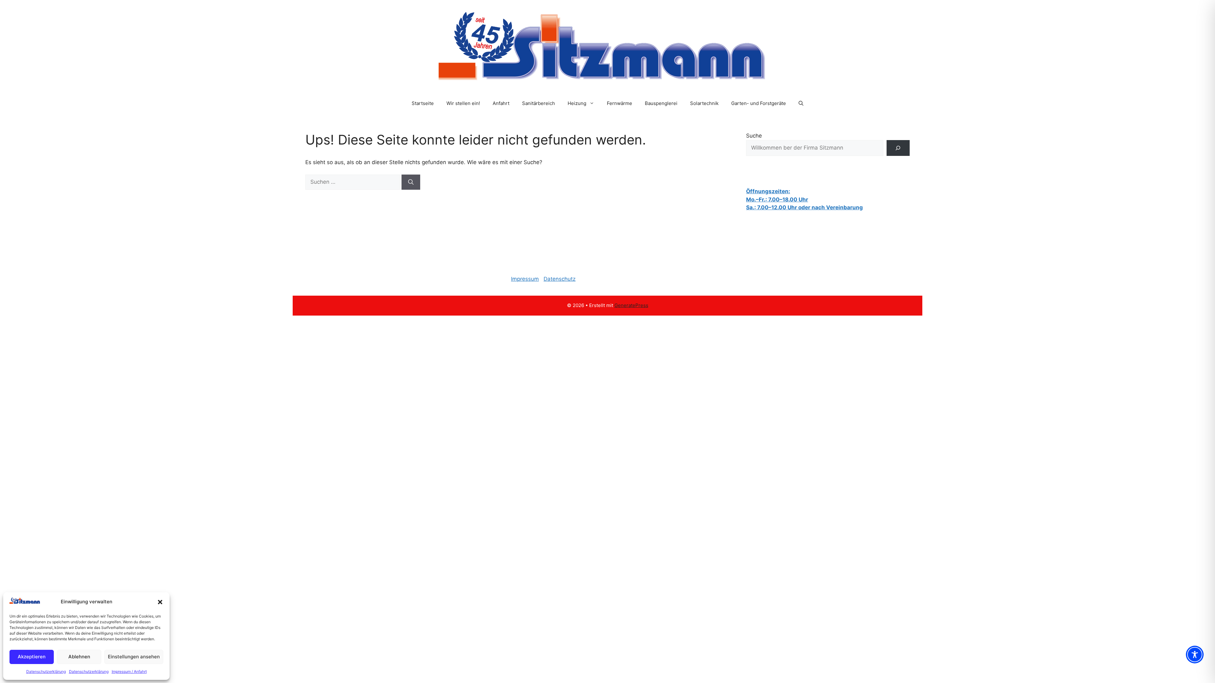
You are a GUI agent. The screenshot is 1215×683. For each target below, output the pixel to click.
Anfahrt (501, 103)
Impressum (525, 279)
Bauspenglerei (661, 103)
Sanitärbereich (538, 103)
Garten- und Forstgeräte (758, 103)
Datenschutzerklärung (46, 671)
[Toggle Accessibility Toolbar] (1195, 654)
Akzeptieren (32, 657)
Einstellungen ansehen (134, 657)
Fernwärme (619, 103)
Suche (754, 135)
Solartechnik (704, 103)
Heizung (577, 103)
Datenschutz (560, 279)
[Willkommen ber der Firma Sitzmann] (898, 148)
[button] (160, 602)
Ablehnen (79, 657)
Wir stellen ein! (463, 103)
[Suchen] (411, 182)
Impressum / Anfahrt (129, 671)
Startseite (423, 103)
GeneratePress (631, 305)
